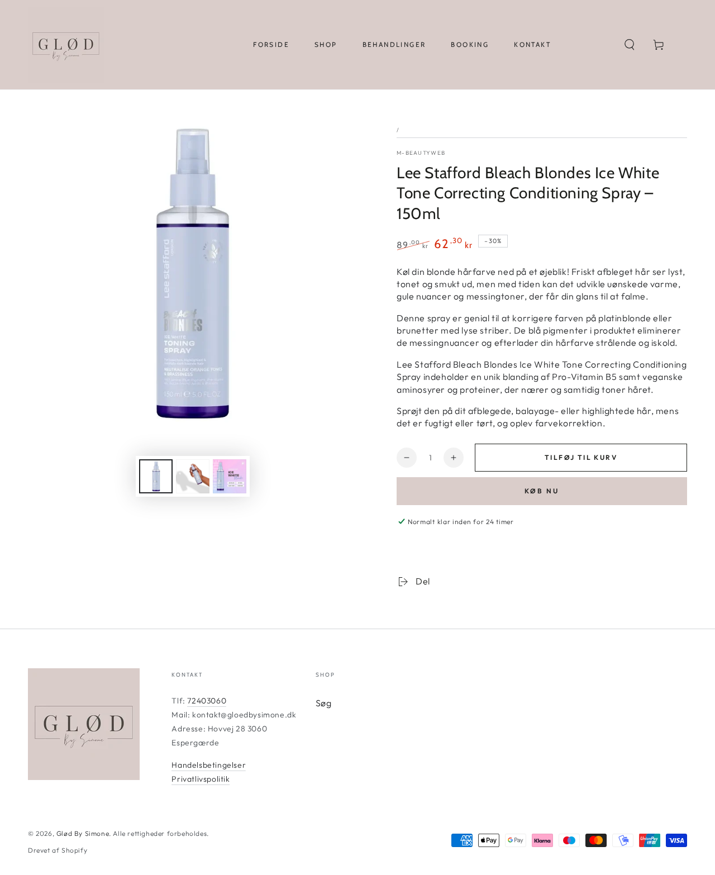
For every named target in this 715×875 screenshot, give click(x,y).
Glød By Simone (82, 833)
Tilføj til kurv (581, 457)
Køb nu (542, 491)
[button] (629, 44)
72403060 (206, 701)
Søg (324, 702)
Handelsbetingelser (208, 765)
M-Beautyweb (421, 152)
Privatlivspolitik (200, 779)
